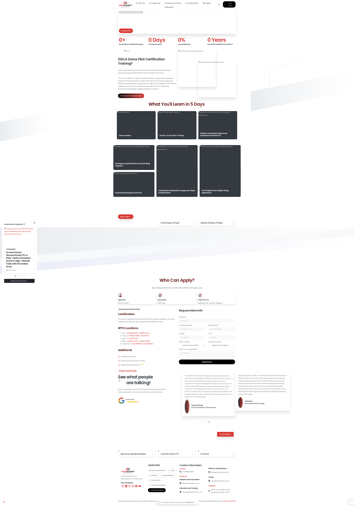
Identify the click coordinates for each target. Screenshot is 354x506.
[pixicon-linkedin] (126, 491)
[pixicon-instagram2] (133, 491)
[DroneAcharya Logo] (128, 476)
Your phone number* (186, 325)
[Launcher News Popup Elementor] (4, 502)
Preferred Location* (215, 342)
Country (182, 334)
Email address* (213, 325)
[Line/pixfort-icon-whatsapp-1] (122, 491)
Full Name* (182, 317)
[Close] (195, 502)
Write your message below (188, 349)
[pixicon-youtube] (139, 491)
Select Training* (184, 342)
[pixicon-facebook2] (136, 491)
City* (210, 334)
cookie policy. (189, 502)
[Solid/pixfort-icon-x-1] (129, 491)
